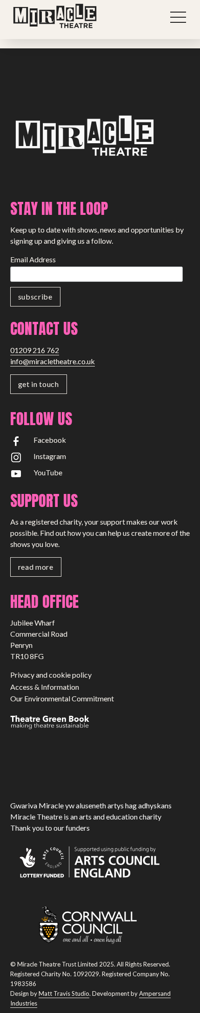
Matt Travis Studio (64, 993)
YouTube (47, 472)
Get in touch (38, 384)
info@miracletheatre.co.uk (52, 361)
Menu (178, 17)
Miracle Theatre (75, 16)
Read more (35, 566)
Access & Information (44, 686)
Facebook (49, 439)
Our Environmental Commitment (62, 698)
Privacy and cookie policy (51, 674)
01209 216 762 (34, 350)
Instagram (49, 456)
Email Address (33, 259)
